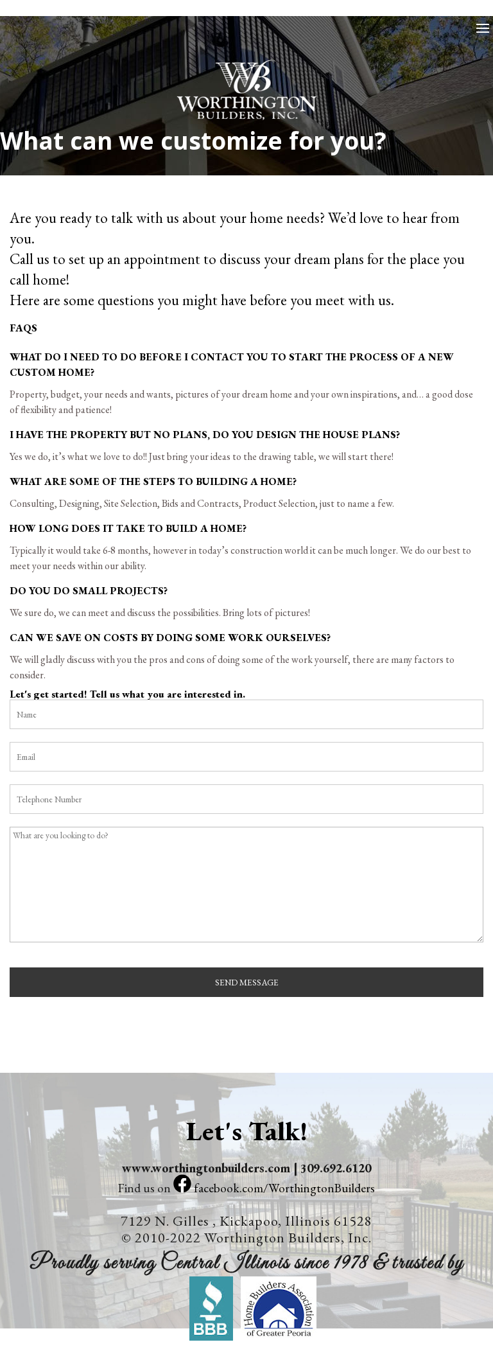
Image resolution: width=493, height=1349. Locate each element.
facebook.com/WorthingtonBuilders (283, 1189)
